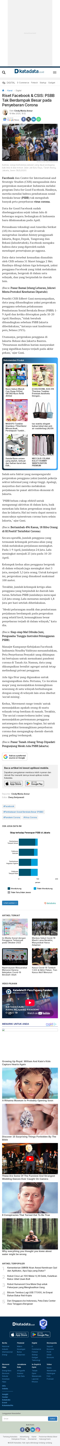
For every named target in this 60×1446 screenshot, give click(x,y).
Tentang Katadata (10, 1437)
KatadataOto (7, 1405)
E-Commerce (23, 82)
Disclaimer (32, 1439)
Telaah (34, 1371)
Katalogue (51, 1373)
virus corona (42, 201)
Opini (34, 1373)
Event (4, 1403)
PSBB (25, 198)
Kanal (9, 90)
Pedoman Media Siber (48, 1437)
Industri (5, 1349)
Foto (49, 1376)
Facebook (8, 178)
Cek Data (21, 1376)
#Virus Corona (30, 817)
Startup (43, 82)
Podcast (50, 1379)
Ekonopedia (52, 1343)
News (49, 1368)
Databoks (6, 1400)
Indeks (5, 1389)
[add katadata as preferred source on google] (30, 757)
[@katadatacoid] (37, 1429)
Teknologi (36, 1360)
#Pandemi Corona (11, 817)
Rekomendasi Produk (13, 360)
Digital (18, 90)
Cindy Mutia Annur (23, 111)
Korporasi (21, 1355)
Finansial (20, 1343)
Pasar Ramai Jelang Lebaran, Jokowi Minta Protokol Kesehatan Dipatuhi (29, 290)
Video (49, 1364)
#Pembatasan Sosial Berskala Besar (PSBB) (23, 812)
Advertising (24, 1437)
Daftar (52, 1419)
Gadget (51, 82)
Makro (19, 1346)
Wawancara (36, 1376)
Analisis (20, 1373)
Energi (4, 1355)
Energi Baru (6, 1371)
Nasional (5, 1346)
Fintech (34, 82)
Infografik (21, 1371)
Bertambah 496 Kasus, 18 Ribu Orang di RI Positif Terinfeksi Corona (30, 529)
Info (4, 1386)
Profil (49, 1352)
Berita (4, 1343)
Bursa (19, 1352)
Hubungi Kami (45, 1439)
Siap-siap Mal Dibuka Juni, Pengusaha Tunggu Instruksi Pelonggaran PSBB (28, 636)
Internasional (7, 1352)
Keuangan (21, 1349)
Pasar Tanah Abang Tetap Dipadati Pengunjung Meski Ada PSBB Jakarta (28, 744)
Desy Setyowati (16, 797)
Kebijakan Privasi (19, 1439)
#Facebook (8, 806)
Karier (34, 1437)
